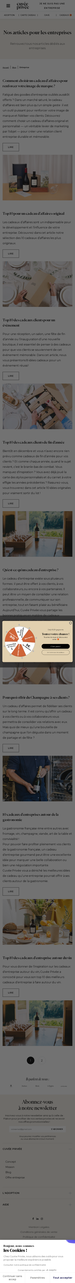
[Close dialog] (70, 623)
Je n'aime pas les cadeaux (55, 652)
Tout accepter (62, 1277)
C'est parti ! (56, 646)
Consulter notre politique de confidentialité (24, 1265)
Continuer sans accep (12, 1278)
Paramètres (37, 1277)
